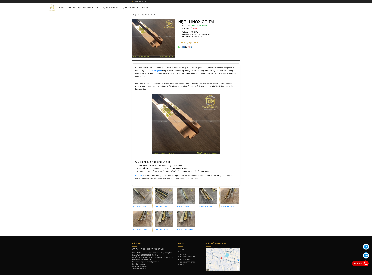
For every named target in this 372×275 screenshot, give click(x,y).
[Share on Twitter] (184, 47)
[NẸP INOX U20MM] (164, 219)
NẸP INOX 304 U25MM (185, 229)
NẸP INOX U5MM (161, 206)
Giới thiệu (77, 8)
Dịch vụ (145, 8)
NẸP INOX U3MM (139, 206)
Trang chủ (136, 15)
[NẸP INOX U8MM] (186, 196)
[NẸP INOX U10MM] (208, 196)
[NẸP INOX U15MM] (142, 219)
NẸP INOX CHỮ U (148, 15)
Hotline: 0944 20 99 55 (140, 1)
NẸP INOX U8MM (183, 206)
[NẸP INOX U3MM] (142, 196)
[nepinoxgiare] (51, 7)
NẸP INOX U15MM (140, 229)
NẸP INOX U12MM (227, 206)
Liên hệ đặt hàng (189, 43)
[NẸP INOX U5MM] (164, 196)
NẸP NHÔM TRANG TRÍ (91, 8)
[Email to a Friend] (186, 47)
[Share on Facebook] (182, 47)
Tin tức (61, 8)
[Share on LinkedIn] (191, 47)
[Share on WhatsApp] (179, 47)
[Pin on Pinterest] (188, 47)
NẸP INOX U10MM (205, 206)
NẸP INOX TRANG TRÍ (110, 8)
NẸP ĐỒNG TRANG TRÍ (130, 8)
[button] (173, 21)
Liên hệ (68, 8)
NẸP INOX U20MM (161, 229)
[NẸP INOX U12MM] (229, 196)
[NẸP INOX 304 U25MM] (186, 219)
